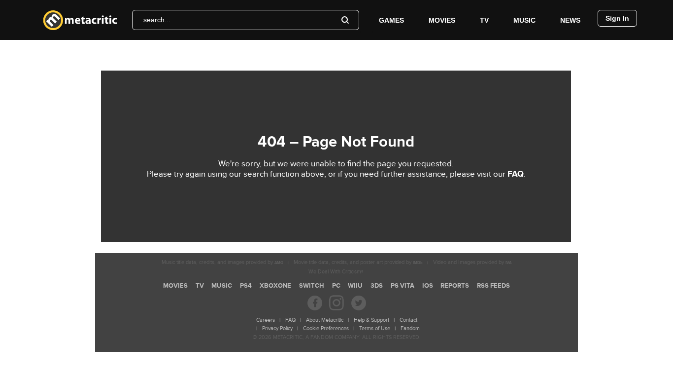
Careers (265, 320)
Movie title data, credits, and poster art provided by (358, 262)
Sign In (617, 18)
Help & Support (371, 320)
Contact (408, 320)
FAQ (515, 174)
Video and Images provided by (472, 262)
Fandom (410, 328)
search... (156, 20)
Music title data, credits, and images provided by (222, 262)
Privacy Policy (277, 328)
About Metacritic (324, 320)
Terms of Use (374, 328)
